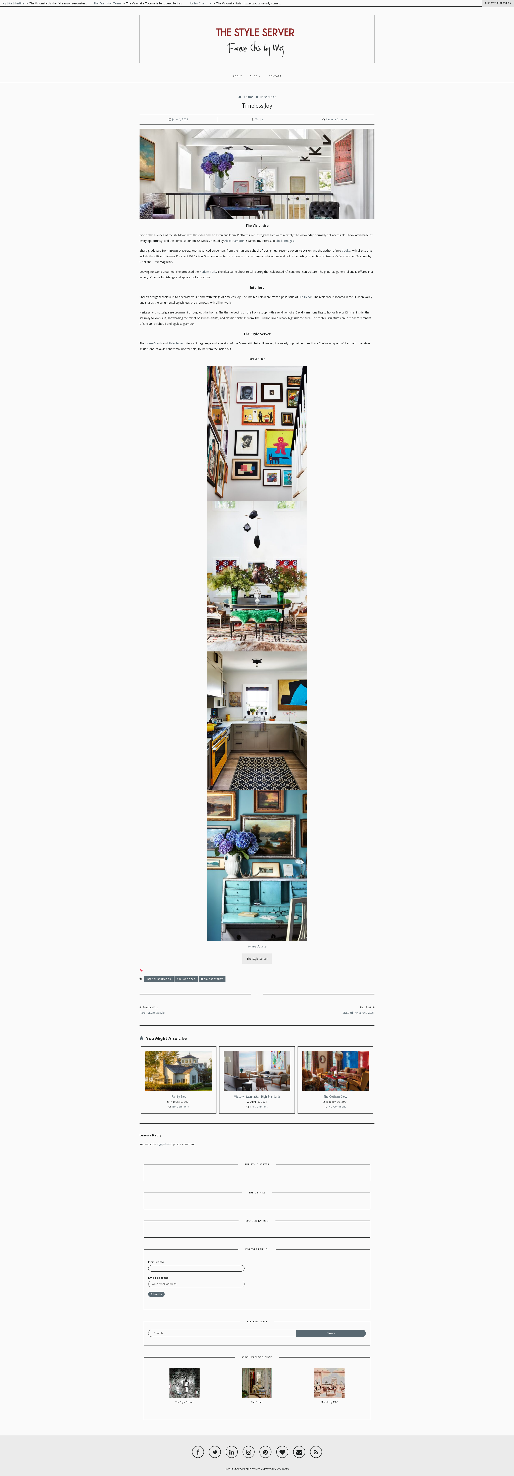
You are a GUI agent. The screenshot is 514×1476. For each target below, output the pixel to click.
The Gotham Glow (335, 1096)
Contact (275, 76)
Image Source (257, 946)
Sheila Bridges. (285, 241)
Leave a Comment (338, 119)
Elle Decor (305, 297)
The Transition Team (51, 3)
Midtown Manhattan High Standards (257, 1096)
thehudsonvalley (212, 979)
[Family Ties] (178, 1072)
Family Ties (178, 1096)
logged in (163, 1144)
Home (248, 97)
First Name (156, 1262)
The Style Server (257, 959)
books (346, 250)
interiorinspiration (159, 979)
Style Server (176, 343)
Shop (253, 76)
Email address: (158, 1278)
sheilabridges (186, 979)
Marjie (259, 119)
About (237, 76)
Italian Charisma (145, 3)
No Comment (180, 1106)
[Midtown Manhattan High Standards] (257, 1072)
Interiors (268, 97)
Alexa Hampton (234, 241)
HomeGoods (153, 343)
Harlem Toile (207, 272)
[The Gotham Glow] (335, 1072)
